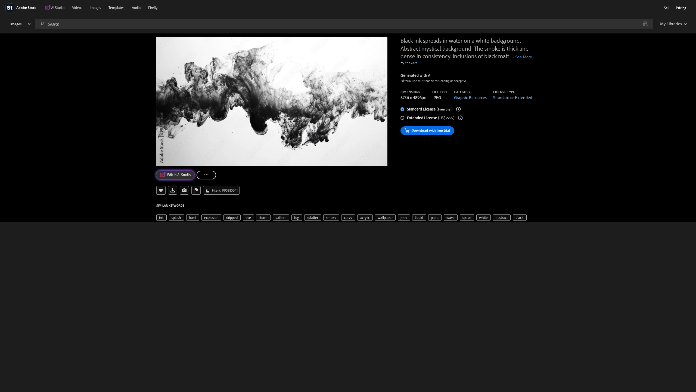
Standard (501, 97)
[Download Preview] (172, 190)
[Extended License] (460, 118)
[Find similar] (645, 24)
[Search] (42, 24)
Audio (136, 7)
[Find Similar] (184, 190)
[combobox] (344, 24)
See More (523, 57)
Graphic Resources (470, 97)
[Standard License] (458, 109)
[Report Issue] (196, 190)
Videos (77, 7)
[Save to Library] (161, 190)
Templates (116, 7)
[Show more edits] (206, 175)
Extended (523, 97)
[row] (161, 217)
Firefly (152, 7)
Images (95, 7)
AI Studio (57, 7)
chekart (411, 62)
